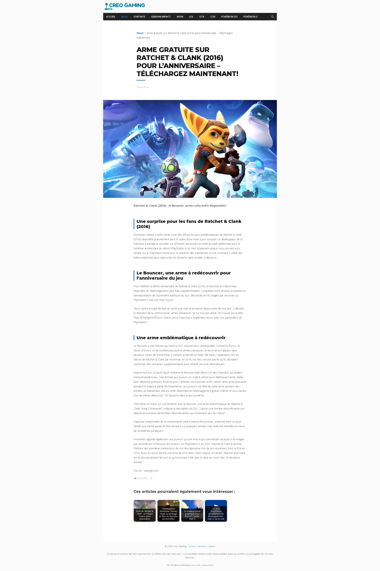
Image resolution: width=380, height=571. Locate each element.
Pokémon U (250, 16)
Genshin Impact (161, 16)
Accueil (110, 16)
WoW (180, 16)
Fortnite (139, 16)
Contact (192, 546)
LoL (191, 16)
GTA (201, 16)
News (124, 16)
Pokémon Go (229, 16)
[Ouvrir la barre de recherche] (273, 16)
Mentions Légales (206, 546)
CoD (212, 16)
